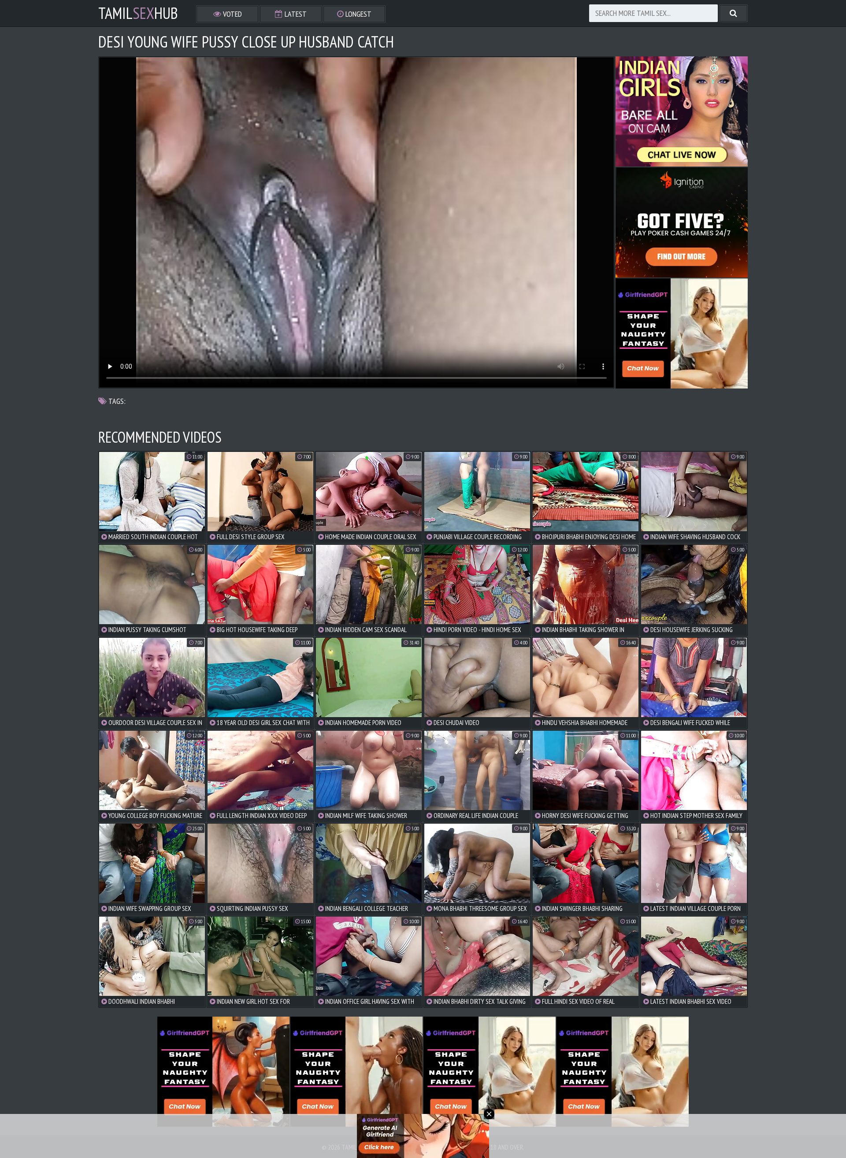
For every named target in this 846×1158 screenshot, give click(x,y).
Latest (295, 14)
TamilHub (138, 13)
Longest (357, 14)
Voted (231, 14)
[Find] (733, 13)
